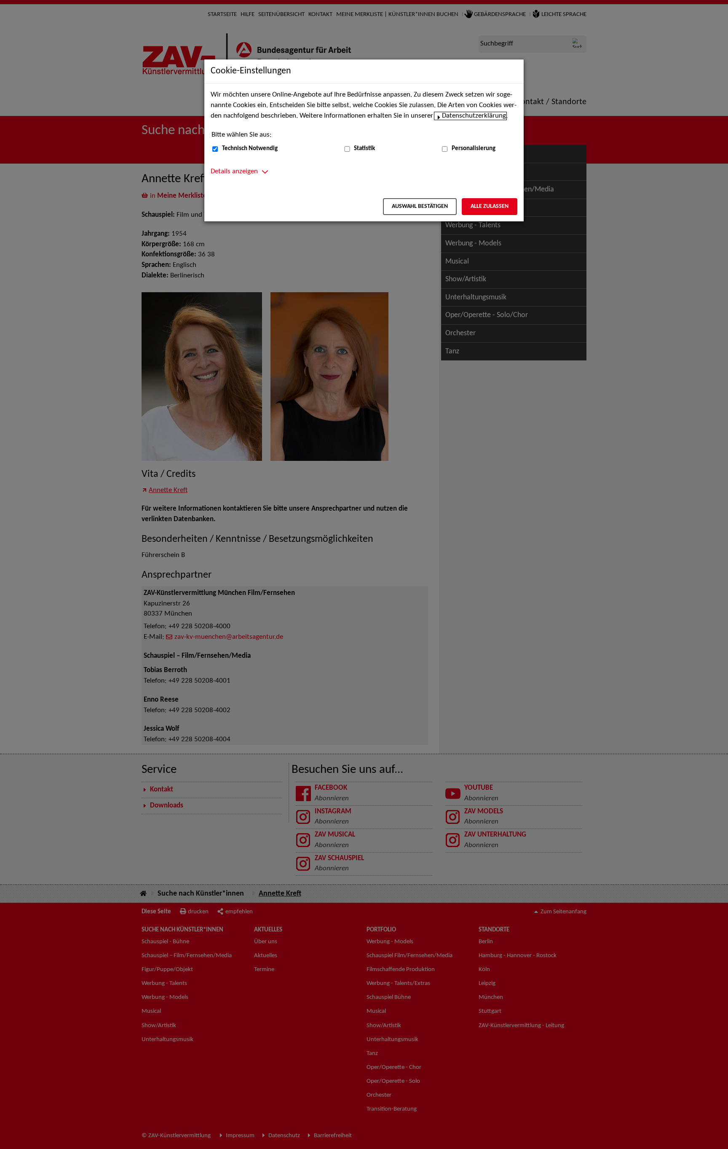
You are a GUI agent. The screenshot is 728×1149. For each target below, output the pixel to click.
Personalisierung (473, 148)
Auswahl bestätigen (420, 206)
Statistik (364, 148)
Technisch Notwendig (250, 148)
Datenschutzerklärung (474, 116)
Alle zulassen (490, 206)
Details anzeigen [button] (234, 171)
